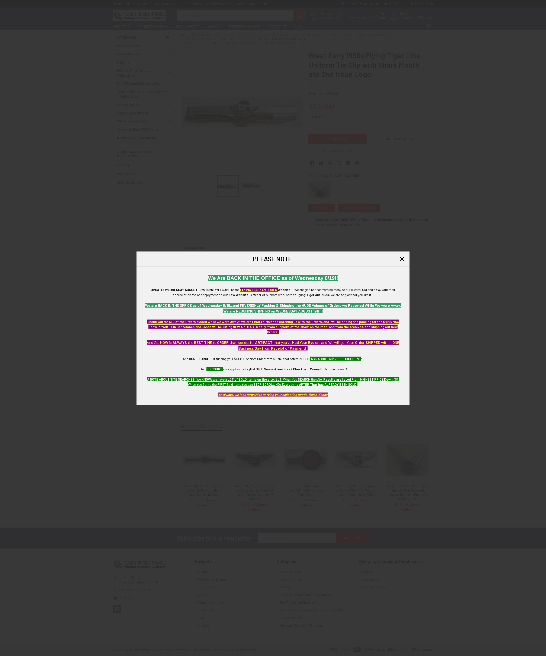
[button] (402, 259)
